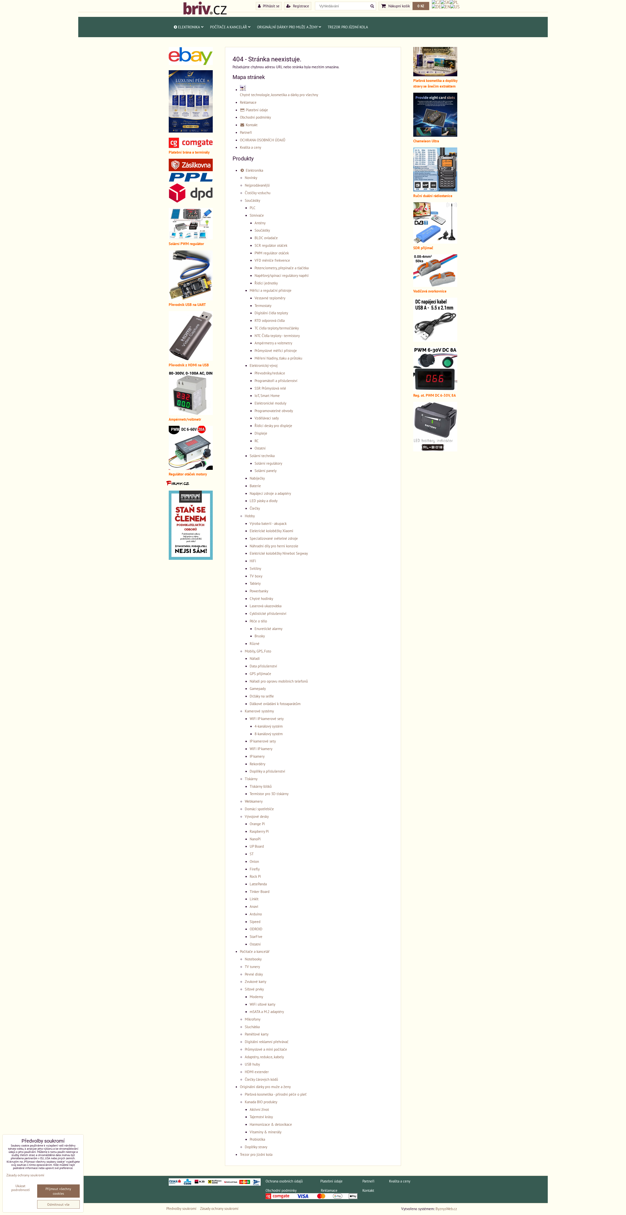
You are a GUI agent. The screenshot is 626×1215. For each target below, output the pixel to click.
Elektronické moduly (270, 403)
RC (257, 440)
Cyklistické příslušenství (268, 613)
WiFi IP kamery (261, 748)
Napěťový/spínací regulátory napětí (282, 275)
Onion (254, 861)
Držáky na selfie (262, 696)
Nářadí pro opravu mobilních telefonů (279, 681)
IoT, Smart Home (267, 395)
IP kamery (257, 756)
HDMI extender (257, 1071)
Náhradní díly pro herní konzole (274, 545)
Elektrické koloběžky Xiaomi (271, 530)
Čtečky (255, 508)
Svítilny (255, 568)
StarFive (256, 936)
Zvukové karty (255, 981)
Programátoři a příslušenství (276, 380)
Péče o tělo (258, 621)
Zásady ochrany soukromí (219, 1208)
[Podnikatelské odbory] (191, 558)
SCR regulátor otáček (271, 245)
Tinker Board (259, 891)
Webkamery (254, 801)
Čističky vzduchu (257, 192)
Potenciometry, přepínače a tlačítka (282, 267)
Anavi (254, 906)
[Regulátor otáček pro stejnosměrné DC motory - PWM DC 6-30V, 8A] (435, 389)
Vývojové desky (257, 816)
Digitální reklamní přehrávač (267, 1041)
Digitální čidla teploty (271, 312)
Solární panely (266, 470)
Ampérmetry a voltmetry (273, 342)
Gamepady (258, 688)
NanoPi (255, 838)
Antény (260, 222)
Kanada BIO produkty (261, 1101)
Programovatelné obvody (274, 410)
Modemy (256, 996)
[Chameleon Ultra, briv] (435, 135)
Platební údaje (256, 109)
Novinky (251, 177)
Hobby (250, 515)
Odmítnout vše (58, 1204)
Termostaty (263, 305)
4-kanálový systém (269, 726)
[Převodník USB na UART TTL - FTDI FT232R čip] (191, 298)
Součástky (252, 200)
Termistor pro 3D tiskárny (269, 793)
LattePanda (258, 883)
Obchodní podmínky (255, 117)
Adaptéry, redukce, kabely (264, 1056)
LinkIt (254, 898)
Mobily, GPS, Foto (258, 651)
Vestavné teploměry (270, 297)
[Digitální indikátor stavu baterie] (435, 450)
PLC (253, 207)
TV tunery (252, 966)
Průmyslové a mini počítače (266, 1049)
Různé (254, 643)
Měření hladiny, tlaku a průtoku (278, 358)
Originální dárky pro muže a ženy (287, 26)
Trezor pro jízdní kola (348, 26)
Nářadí (255, 658)
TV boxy (256, 576)
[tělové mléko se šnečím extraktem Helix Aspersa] (191, 131)
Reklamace (248, 102)
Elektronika (189, 26)
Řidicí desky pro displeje (273, 425)
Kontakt (251, 124)
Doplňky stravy (256, 1146)
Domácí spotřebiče (259, 808)
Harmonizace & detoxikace (271, 1124)
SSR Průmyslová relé (270, 388)
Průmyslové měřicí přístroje (276, 350)
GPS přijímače (260, 673)
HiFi (253, 560)
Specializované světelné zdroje (274, 538)
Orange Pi (257, 823)
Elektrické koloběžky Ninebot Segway (279, 553)
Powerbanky (259, 590)
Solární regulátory (268, 463)
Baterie (255, 485)
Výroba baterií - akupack (268, 523)
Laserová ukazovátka (265, 605)
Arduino (256, 913)
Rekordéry (257, 763)
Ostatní (260, 448)
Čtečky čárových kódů (261, 1079)
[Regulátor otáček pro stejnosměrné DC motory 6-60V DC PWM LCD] (191, 468)
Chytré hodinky (261, 598)
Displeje (261, 433)
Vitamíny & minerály (265, 1131)
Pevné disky (254, 974)
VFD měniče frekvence (272, 260)
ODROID (256, 928)
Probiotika (257, 1139)
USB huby (252, 1064)
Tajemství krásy (261, 1116)
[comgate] (191, 146)
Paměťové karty (256, 1034)
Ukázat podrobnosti (20, 1188)
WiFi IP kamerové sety (267, 718)
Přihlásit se (270, 5)
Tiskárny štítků (261, 786)
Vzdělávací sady (267, 418)
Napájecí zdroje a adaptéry (270, 493)
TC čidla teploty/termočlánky (277, 328)
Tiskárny (251, 778)
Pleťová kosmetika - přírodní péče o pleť (275, 1094)
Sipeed (255, 921)
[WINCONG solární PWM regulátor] (191, 238)
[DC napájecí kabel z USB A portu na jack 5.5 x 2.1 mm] (435, 340)
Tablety (255, 583)
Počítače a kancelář (228, 26)
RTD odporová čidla (270, 320)
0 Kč (420, 5)
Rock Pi (255, 876)
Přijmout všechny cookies (58, 1191)
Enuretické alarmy (268, 628)
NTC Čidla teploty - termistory (277, 335)
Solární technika (262, 455)
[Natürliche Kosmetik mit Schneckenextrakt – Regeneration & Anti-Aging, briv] (191, 63)
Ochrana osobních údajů (284, 1181)
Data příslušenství (263, 666)
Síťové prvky (254, 989)
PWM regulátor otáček (272, 252)
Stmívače (257, 215)
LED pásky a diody (264, 500)
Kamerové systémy (259, 711)
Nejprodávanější (257, 185)
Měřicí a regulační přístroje (270, 290)
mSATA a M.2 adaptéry (267, 1011)
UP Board (257, 846)
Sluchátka (252, 1026)
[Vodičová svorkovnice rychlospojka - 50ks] (435, 285)
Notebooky (253, 958)
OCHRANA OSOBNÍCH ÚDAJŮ (262, 139)
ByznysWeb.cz (446, 1208)
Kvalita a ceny (250, 147)
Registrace (300, 5)
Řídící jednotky (266, 283)
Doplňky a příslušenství (267, 771)
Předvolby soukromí (181, 1208)
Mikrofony (252, 1019)
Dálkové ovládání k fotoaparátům (275, 703)
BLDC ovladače (266, 237)
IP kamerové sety (263, 741)
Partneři (246, 132)
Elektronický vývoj (264, 365)
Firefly (255, 868)
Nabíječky (257, 478)
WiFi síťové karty (262, 1004)
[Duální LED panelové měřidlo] (191, 413)
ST (252, 853)
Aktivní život (259, 1109)
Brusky (260, 635)
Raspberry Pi (259, 831)
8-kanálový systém (269, 733)
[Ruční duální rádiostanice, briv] (435, 190)
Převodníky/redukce (270, 373)
